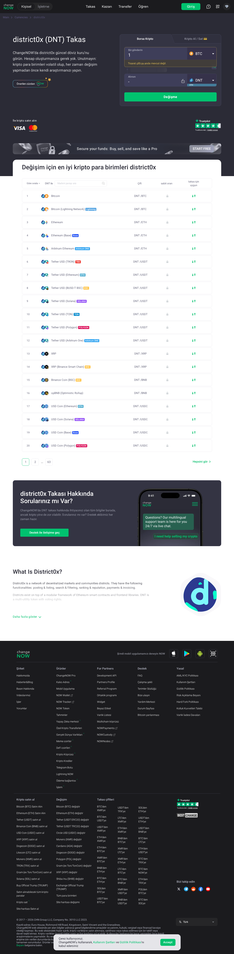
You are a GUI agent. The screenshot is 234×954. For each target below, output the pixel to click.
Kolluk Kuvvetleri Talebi (189, 708)
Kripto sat (22, 902)
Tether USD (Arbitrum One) (75, 340)
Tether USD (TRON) (65, 261)
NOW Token (62, 708)
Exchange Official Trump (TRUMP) (70, 887)
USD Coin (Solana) (67, 419)
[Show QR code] (213, 653)
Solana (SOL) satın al (28, 878)
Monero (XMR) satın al (29, 859)
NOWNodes (103, 741)
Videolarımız (23, 695)
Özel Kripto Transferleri (69, 728)
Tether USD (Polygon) (69, 327)
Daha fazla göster (25, 616)
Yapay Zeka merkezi (67, 721)
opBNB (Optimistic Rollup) (67, 393)
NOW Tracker (63, 701)
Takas (90, 6)
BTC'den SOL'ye (143, 901)
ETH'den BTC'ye (101, 849)
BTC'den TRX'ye (143, 860)
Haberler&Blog (24, 682)
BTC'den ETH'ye (101, 880)
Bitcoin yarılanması (148, 714)
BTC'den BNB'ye (122, 881)
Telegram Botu (64, 767)
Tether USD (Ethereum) (68, 274)
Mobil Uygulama (65, 688)
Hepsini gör (200, 461)
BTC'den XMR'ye (101, 808)
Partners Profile (106, 682)
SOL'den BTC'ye (101, 890)
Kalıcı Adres (62, 682)
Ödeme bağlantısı (66, 780)
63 (49, 462)
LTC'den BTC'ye (122, 871)
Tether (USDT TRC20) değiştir (72, 826)
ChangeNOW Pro (66, 675)
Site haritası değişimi (68, 902)
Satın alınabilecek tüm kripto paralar (32, 893)
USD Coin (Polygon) (68, 445)
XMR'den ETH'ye (123, 860)
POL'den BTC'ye (142, 891)
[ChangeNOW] (9, 6)
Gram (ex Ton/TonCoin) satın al (34, 872)
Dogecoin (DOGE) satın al (30, 846)
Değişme (170, 97)
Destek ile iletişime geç (44, 532)
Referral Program (107, 688)
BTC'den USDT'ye (101, 818)
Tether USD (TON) (65, 314)
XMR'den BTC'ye (102, 859)
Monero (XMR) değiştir (69, 839)
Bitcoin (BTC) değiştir (68, 806)
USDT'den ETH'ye (143, 819)
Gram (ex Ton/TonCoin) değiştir (74, 865)
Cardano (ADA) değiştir (69, 846)
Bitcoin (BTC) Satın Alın (29, 806)
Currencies (21, 17)
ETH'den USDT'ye (143, 850)
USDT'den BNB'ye (143, 830)
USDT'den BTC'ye (102, 900)
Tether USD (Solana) (68, 301)
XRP (53, 353)
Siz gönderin (135, 50)
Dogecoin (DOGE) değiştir (70, 852)
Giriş (191, 6)
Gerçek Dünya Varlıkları (69, 734)
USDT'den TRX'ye (123, 809)
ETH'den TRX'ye (143, 881)
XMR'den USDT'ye (123, 891)
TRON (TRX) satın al (27, 865)
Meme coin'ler (63, 741)
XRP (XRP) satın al (26, 839)
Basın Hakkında (25, 688)
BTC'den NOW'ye (143, 871)
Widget (101, 701)
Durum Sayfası (146, 708)
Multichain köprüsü (108, 721)
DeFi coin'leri (63, 747)
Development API (106, 675)
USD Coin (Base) (64, 432)
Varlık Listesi (104, 714)
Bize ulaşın (144, 695)
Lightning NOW (64, 774)
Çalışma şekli (145, 682)
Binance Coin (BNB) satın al (31, 826)
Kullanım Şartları (186, 682)
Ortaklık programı (107, 695)
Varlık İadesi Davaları (188, 714)
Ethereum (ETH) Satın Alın (31, 813)
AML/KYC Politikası (187, 675)
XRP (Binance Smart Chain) (70, 366)
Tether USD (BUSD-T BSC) (69, 288)
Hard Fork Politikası (188, 701)
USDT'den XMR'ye (102, 829)
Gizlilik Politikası (186, 688)
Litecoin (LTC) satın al (28, 852)
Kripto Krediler (64, 760)
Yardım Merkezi (146, 701)
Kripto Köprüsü (64, 754)
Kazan (107, 6)
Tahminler (61, 714)
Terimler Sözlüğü (147, 688)
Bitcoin (55, 196)
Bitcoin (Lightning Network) (73, 209)
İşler (18, 701)
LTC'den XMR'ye (122, 819)
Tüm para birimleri (66, 895)
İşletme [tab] (43, 6)
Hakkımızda (23, 675)
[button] (201, 53)
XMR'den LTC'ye (123, 850)
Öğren (143, 6)
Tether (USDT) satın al (28, 819)
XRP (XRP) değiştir (66, 872)
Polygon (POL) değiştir (68, 859)
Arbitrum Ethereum (70, 248)
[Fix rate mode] (183, 81)
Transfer (125, 6)
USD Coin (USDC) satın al (30, 832)
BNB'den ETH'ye (102, 869)
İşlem (59, 787)
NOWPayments (105, 728)
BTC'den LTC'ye (143, 840)
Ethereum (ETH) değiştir (69, 813)
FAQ (140, 675)
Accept (168, 942)
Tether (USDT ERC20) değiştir (72, 819)
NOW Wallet (63, 695)
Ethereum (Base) (64, 235)
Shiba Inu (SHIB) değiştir (70, 878)
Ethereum (57, 222)
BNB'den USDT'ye (122, 901)
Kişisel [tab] (26, 6)
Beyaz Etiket (104, 708)
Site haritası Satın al (27, 908)
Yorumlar (21, 708)
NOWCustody (104, 734)
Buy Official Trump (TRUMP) (32, 885)
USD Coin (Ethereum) (67, 406)
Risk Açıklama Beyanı (189, 695)
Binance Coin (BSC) (66, 380)
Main (6, 17)
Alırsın (132, 76)
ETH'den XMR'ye (101, 839)
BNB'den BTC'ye (122, 840)
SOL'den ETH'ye (142, 809)
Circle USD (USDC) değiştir (70, 832)
